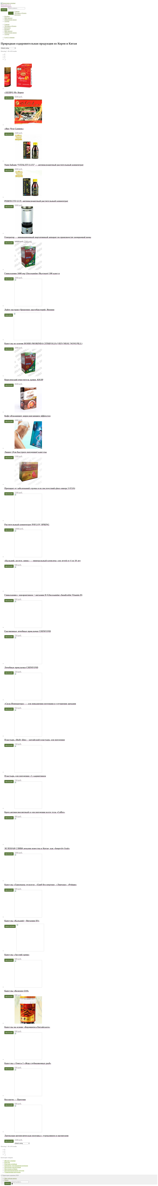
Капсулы (7, 1162)
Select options (10, 926)
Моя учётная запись (10, 1178)
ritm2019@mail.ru (6, 6)
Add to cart (9, 98)
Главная (16, 11)
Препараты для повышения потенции (16, 1165)
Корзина (7, 16)
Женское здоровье (10, 1160)
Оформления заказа (10, 19)
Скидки (6, 21)
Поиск (6, 1180)
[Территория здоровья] (8, 3)
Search (4, 9)
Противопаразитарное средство (14, 1170)
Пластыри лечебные (10, 1164)
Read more (8, 315)
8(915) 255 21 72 (6, 5)
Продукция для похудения (12, 1167)
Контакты (17, 15)
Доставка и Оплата (20, 13)
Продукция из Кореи (10, 1169)
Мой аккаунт (8, 18)
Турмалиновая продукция (12, 1172)
